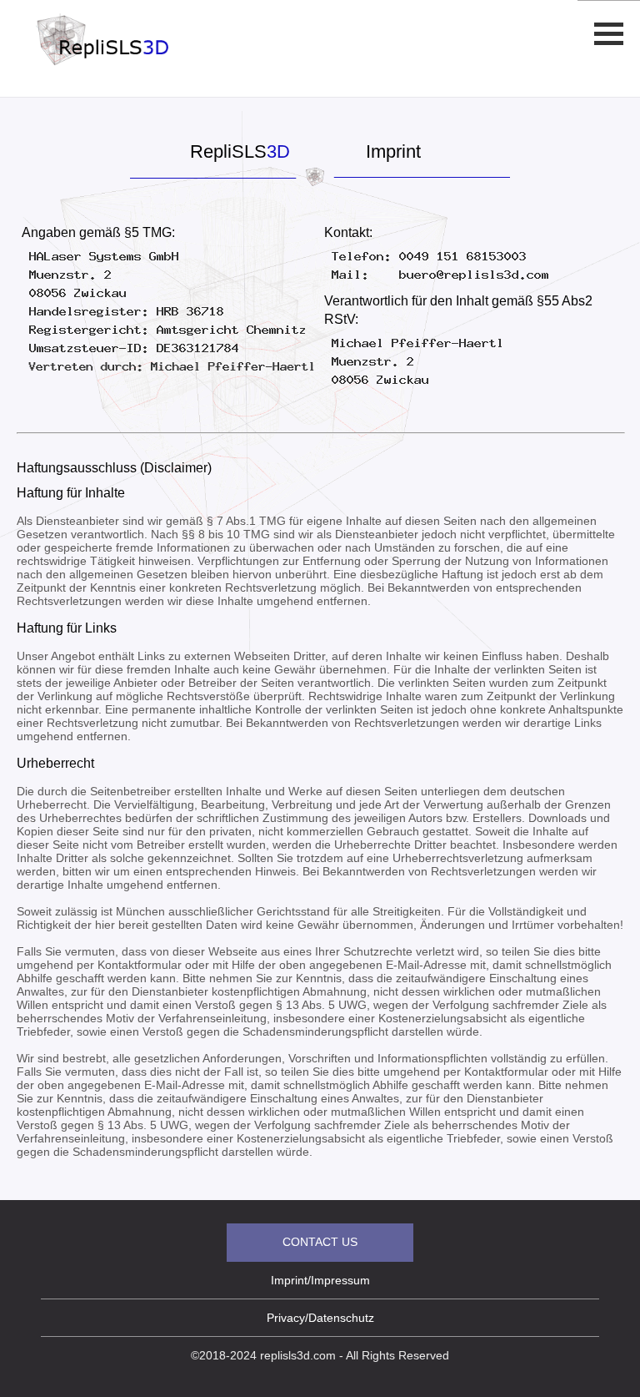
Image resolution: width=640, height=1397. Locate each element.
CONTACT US (320, 1241)
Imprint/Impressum (320, 1280)
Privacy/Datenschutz (320, 1317)
